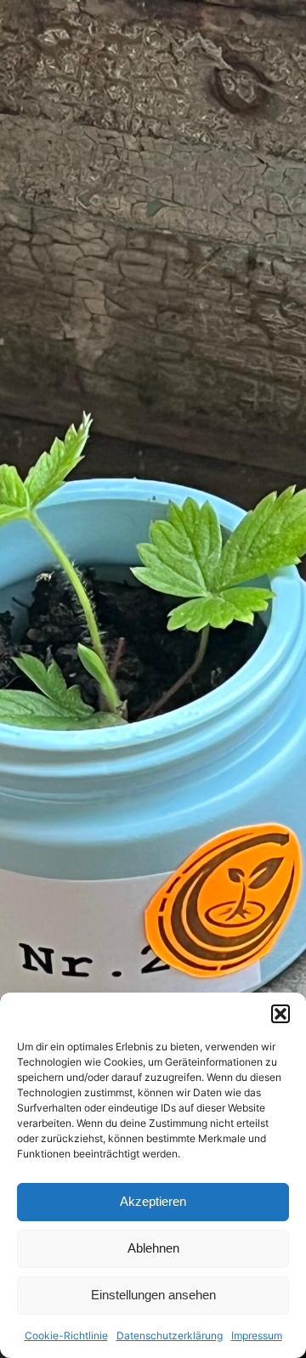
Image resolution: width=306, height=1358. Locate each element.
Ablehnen (153, 1248)
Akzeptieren (153, 1201)
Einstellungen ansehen (153, 1294)
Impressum (256, 1335)
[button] (280, 1013)
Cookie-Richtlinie (66, 1335)
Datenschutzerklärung (169, 1335)
